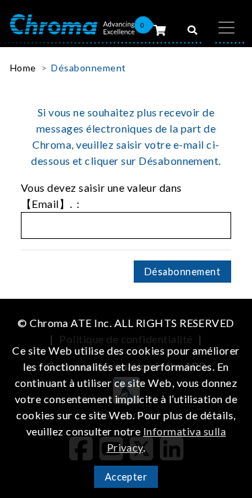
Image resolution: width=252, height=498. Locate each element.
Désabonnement (88, 67)
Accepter (126, 477)
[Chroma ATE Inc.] (72, 23)
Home (23, 67)
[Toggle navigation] (226, 27)
